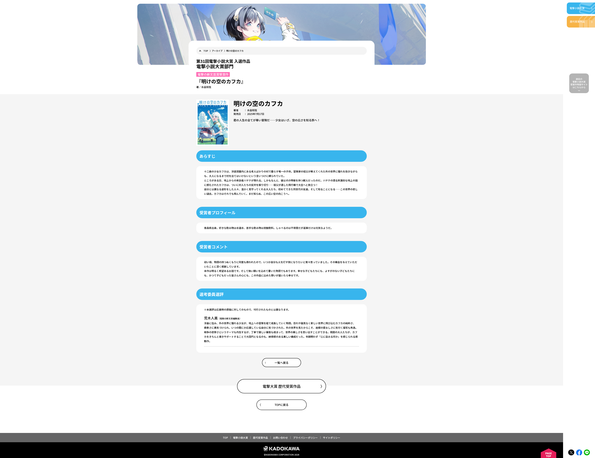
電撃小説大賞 (240, 437)
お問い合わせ (280, 437)
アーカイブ (217, 50)
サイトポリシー (331, 437)
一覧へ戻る (282, 363)
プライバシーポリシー (305, 437)
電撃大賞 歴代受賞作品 (282, 386)
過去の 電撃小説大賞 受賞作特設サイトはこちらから (579, 83)
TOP (205, 50)
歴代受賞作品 (260, 437)
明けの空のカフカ (235, 50)
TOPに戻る (282, 405)
